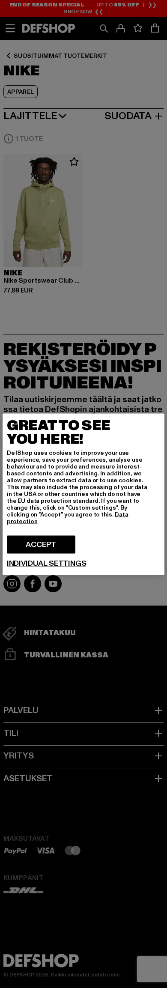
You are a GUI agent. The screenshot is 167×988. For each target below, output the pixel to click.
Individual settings (46, 563)
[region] (83, 494)
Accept (41, 544)
